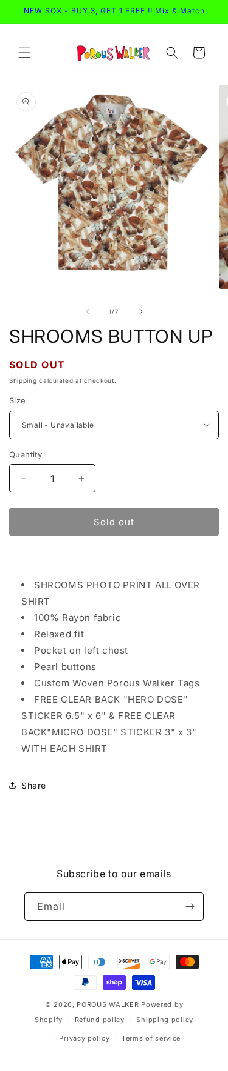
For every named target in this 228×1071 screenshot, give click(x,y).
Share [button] (33, 785)
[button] (24, 52)
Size (17, 400)
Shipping (23, 380)
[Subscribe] (189, 906)
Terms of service (151, 1038)
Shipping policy (164, 1019)
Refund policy (100, 1019)
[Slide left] (87, 311)
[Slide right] (141, 311)
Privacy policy (84, 1038)
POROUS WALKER (108, 1004)
